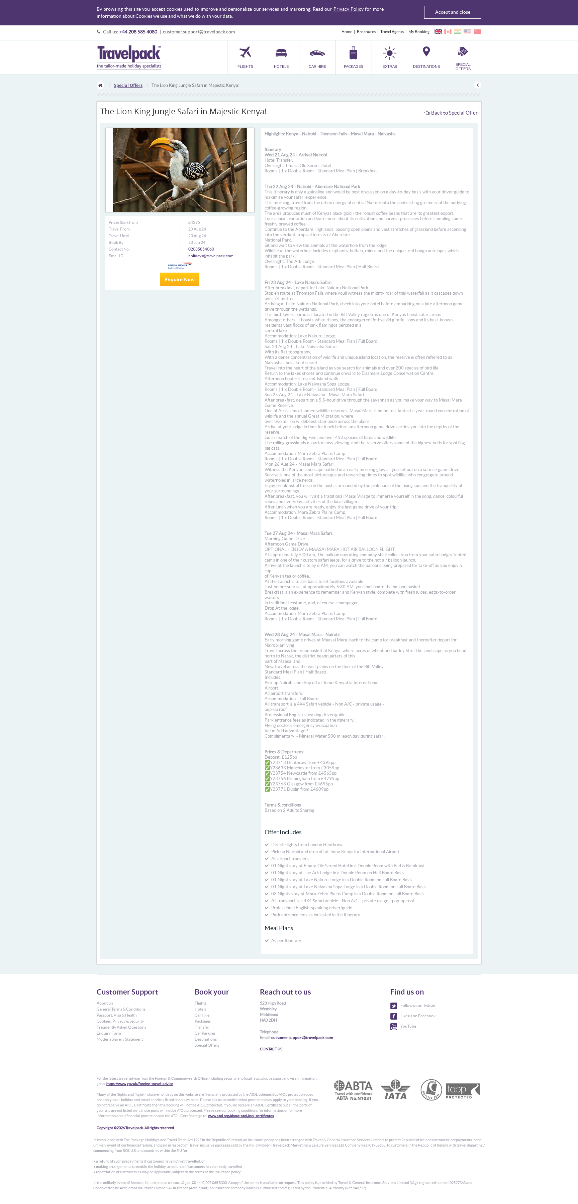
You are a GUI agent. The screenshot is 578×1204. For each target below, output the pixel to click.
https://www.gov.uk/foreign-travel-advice (139, 1084)
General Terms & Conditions (121, 1009)
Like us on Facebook (418, 1016)
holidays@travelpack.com (210, 256)
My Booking (418, 31)
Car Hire (202, 1015)
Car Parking (205, 1033)
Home (347, 31)
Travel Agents (392, 31)
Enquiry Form (109, 1033)
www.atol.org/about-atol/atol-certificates (241, 1116)
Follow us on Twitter (418, 1005)
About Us (105, 1003)
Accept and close (452, 12)
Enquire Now (180, 279)
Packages (203, 1021)
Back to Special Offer (454, 113)
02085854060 (201, 249)
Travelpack (129, 57)
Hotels (200, 1009)
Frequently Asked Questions (121, 1027)
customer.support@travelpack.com (199, 31)
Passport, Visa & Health (117, 1015)
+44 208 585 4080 (138, 31)
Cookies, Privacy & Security (120, 1021)
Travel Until (119, 236)
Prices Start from (123, 222)
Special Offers (128, 85)
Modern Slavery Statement (120, 1039)
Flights (200, 1003)
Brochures (366, 31)
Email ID (116, 256)
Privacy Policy (348, 9)
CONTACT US (271, 1049)
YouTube (408, 1026)
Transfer (202, 1027)
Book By (116, 242)
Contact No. (119, 249)
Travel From (119, 229)
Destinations (206, 1039)
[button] (390, 57)
